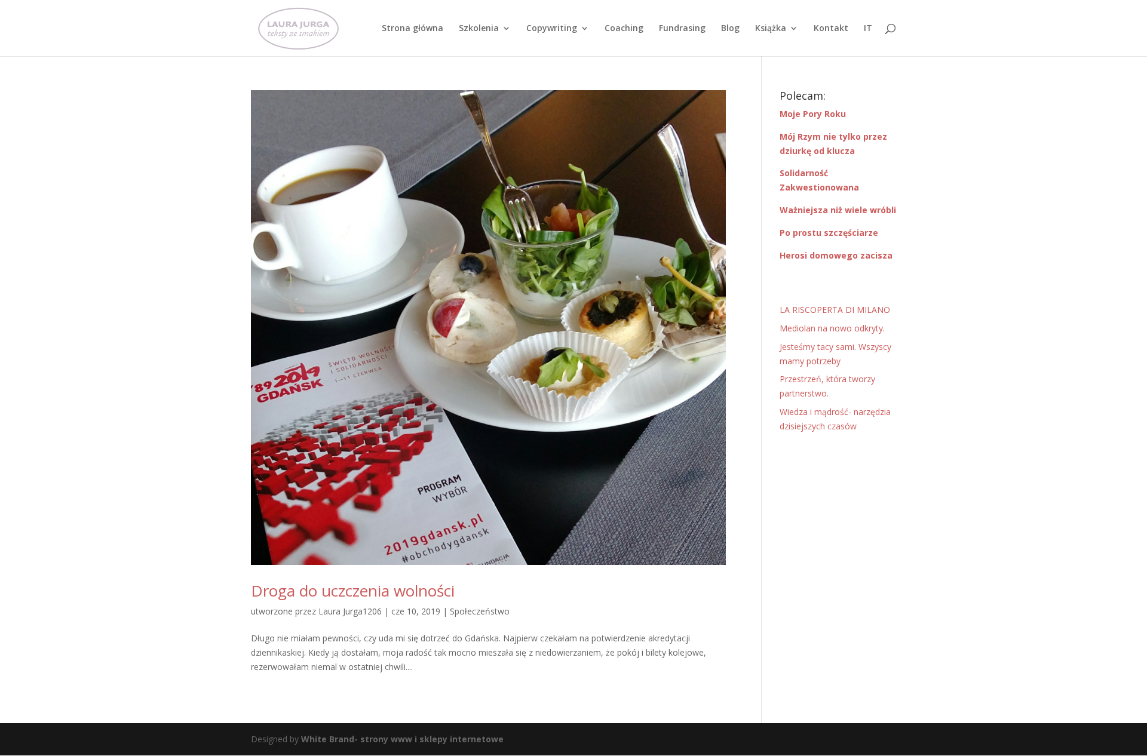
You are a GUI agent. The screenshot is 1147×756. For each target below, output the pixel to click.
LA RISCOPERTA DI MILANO (835, 309)
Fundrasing (682, 28)
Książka (770, 28)
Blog (730, 28)
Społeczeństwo (480, 611)
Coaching (624, 28)
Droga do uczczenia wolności (353, 590)
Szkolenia (479, 28)
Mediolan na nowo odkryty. (832, 328)
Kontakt (831, 28)
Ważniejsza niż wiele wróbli (838, 210)
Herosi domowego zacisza (836, 255)
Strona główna (412, 28)
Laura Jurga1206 (350, 611)
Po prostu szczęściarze (829, 232)
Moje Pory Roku (813, 113)
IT (868, 28)
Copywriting (551, 28)
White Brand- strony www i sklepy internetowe (402, 739)
